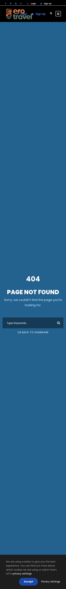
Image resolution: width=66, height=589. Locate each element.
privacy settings (22, 573)
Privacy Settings (50, 581)
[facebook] (5, 3)
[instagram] (21, 3)
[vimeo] (11, 3)
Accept (28, 581)
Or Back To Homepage (33, 332)
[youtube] (16, 3)
